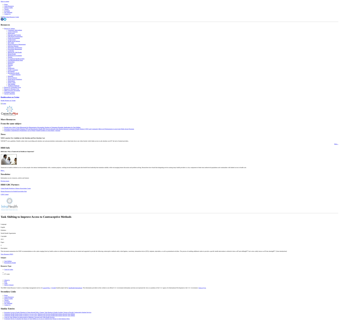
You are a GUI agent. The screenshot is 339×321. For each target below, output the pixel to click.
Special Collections (9, 93)
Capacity (46, 288)
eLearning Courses (9, 92)
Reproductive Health (13, 73)
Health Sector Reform (14, 41)
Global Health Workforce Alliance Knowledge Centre (16, 188)
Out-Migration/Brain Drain (15, 60)
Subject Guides (8, 298)
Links (5, 283)
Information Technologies (15, 47)
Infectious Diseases (13, 46)
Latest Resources (9, 297)
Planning (10, 65)
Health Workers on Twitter (8, 100)
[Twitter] (3, 103)
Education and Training (14, 35)
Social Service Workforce (15, 79)
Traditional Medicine (13, 85)
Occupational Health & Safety (16, 58)
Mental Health (12, 54)
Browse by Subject (9, 28)
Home (6, 295)
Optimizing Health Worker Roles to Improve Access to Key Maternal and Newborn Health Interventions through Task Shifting (39, 314)
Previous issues (5, 181)
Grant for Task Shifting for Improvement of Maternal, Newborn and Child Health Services (29, 317)
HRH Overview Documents (12, 90)
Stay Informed (8, 303)
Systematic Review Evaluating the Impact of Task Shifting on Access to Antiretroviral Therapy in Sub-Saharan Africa (37, 319)
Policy (9, 66)
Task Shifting (11, 84)
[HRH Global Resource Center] (10, 17)
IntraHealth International (75, 288)
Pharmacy (10, 63)
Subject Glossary (9, 285)
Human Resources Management (17, 44)
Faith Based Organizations (15, 36)
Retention (10, 76)
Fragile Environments (14, 38)
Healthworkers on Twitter (10, 97)
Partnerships (11, 62)
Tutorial (6, 300)
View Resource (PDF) (7, 254)
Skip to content (5, 1)
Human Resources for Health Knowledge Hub (14, 191)
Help (5, 281)
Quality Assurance (13, 70)
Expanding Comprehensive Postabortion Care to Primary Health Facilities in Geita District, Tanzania (32, 130)
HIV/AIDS (11, 43)
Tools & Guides (8, 269)
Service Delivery (12, 78)
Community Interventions (15, 30)
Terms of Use (202, 288)
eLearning (7, 301)
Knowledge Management (15, 49)
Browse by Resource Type (11, 89)
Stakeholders (11, 81)
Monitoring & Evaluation (15, 55)
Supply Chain (11, 82)
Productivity (11, 68)
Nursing (10, 57)
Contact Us (7, 305)
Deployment (11, 33)
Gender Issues (12, 39)
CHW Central (4, 194)
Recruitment (11, 71)
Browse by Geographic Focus (12, 87)
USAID (53, 288)
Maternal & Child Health (15, 52)
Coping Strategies (13, 31)
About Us (7, 280)
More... (336, 144)
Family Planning (15, 74)
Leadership (11, 51)
